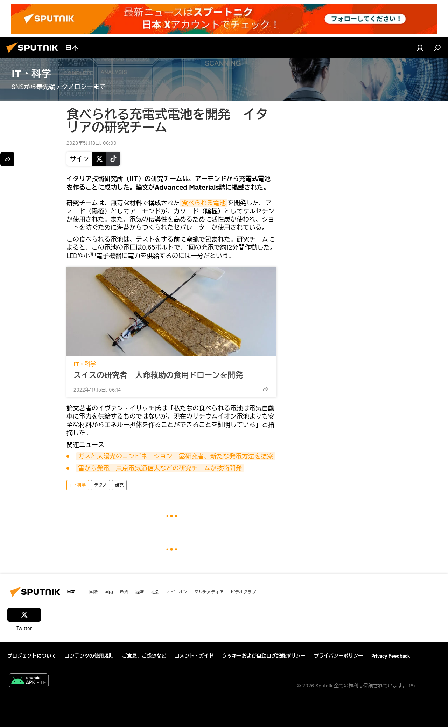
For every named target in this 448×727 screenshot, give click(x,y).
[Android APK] (28, 681)
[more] (266, 389)
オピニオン (176, 592)
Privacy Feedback (390, 656)
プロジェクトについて (31, 656)
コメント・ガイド (194, 656)
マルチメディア (209, 592)
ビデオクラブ (243, 592)
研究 (119, 485)
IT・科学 (85, 364)
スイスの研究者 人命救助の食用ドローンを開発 (158, 375)
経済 (139, 592)
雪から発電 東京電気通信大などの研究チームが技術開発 (160, 468)
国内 (109, 592)
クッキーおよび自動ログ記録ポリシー (264, 656)
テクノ (100, 485)
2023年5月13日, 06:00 (91, 143)
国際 (93, 592)
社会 (155, 592)
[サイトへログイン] (420, 48)
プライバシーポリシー (338, 656)
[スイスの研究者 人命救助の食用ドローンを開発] (171, 311)
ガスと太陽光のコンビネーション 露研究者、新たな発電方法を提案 (175, 456)
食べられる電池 (204, 203)
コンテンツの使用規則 (89, 656)
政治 (124, 592)
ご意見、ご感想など (144, 656)
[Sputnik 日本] (34, 53)
